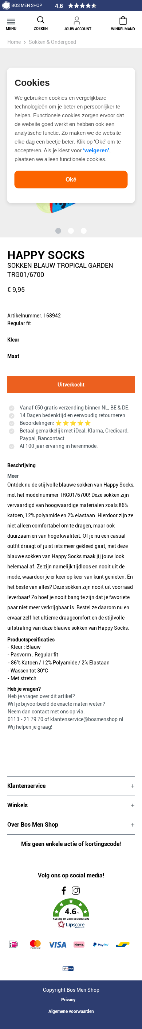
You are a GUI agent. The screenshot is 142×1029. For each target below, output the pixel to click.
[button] (71, 913)
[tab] (69, 469)
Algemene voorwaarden (71, 1011)
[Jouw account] (77, 19)
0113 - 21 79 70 (26, 719)
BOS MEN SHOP (26, 5)
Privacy (68, 999)
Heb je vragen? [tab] (24, 689)
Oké (71, 179)
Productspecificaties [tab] (31, 640)
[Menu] (11, 19)
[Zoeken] (41, 19)
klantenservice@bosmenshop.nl (86, 719)
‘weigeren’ (96, 150)
